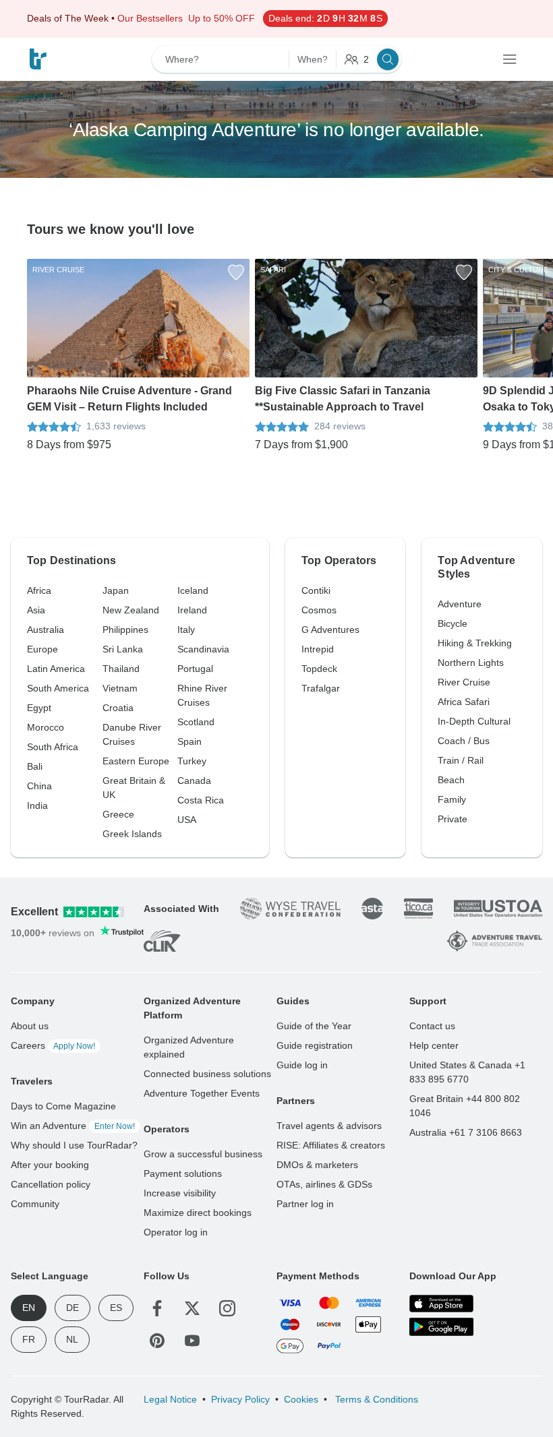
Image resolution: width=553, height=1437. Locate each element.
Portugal (195, 668)
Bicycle (452, 623)
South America (58, 688)
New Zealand (131, 610)
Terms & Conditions (375, 1399)
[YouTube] (192, 1340)
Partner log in (305, 1203)
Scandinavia (203, 649)
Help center (434, 1045)
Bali (34, 766)
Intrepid (317, 649)
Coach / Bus (464, 740)
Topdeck (319, 668)
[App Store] (441, 1303)
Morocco (45, 727)
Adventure (460, 604)
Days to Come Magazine (63, 1106)
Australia (45, 629)
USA (186, 819)
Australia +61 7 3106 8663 (465, 1132)
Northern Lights (471, 662)
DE (72, 1307)
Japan (116, 590)
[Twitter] (192, 1308)
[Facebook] (157, 1308)
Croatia (118, 707)
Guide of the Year (313, 1025)
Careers (53, 1045)
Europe (42, 649)
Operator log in (176, 1232)
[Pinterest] (157, 1340)
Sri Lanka (123, 649)
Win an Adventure (73, 1125)
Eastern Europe (136, 761)
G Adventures (330, 629)
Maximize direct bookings (198, 1212)
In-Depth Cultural (474, 721)
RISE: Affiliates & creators (330, 1145)
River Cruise (464, 682)
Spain (189, 741)
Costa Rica (200, 800)
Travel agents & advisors (329, 1125)
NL (72, 1339)
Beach (451, 779)
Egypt (39, 707)
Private (452, 819)
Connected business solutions (207, 1073)
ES (116, 1307)
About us (30, 1025)
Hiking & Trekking (475, 643)
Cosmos (319, 610)
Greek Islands (132, 833)
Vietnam (120, 688)
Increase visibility (180, 1193)
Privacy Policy (240, 1399)
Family (452, 799)
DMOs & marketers (317, 1164)
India (37, 805)
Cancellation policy (50, 1184)
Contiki (315, 590)
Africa (39, 590)
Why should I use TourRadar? (74, 1145)
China (39, 786)
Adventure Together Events (202, 1093)
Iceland (192, 590)
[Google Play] (441, 1326)
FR (28, 1339)
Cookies (301, 1399)
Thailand (121, 668)
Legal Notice (170, 1399)
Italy (186, 629)
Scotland (195, 721)
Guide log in (302, 1065)
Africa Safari (464, 701)
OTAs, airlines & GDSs (324, 1184)
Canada (194, 780)
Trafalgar (320, 688)
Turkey (191, 761)
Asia (36, 610)
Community (35, 1203)
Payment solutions (183, 1173)
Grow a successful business (203, 1154)
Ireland (192, 610)
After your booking (50, 1164)
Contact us (432, 1025)
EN (28, 1307)
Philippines (125, 629)
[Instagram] (227, 1308)
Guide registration (314, 1045)
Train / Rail (461, 760)
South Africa (52, 746)
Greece (118, 814)
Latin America (56, 668)
